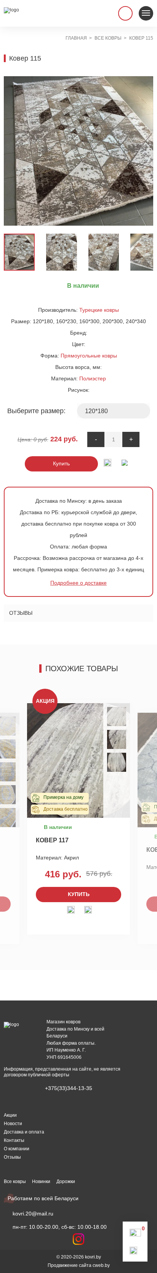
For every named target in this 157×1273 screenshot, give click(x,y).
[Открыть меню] (146, 13)
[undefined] (13, 151)
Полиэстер (92, 378)
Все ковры (15, 1181)
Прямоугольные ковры (89, 356)
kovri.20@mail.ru (33, 1213)
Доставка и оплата (24, 1132)
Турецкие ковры (99, 310)
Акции (10, 1115)
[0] (135, 1234)
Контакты (14, 1140)
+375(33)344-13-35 (68, 1088)
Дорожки (65, 1181)
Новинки (41, 1181)
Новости (13, 1123)
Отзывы (20, 613)
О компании (16, 1148)
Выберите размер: (36, 411)
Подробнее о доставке (78, 583)
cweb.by (101, 1265)
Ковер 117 (52, 840)
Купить (61, 463)
